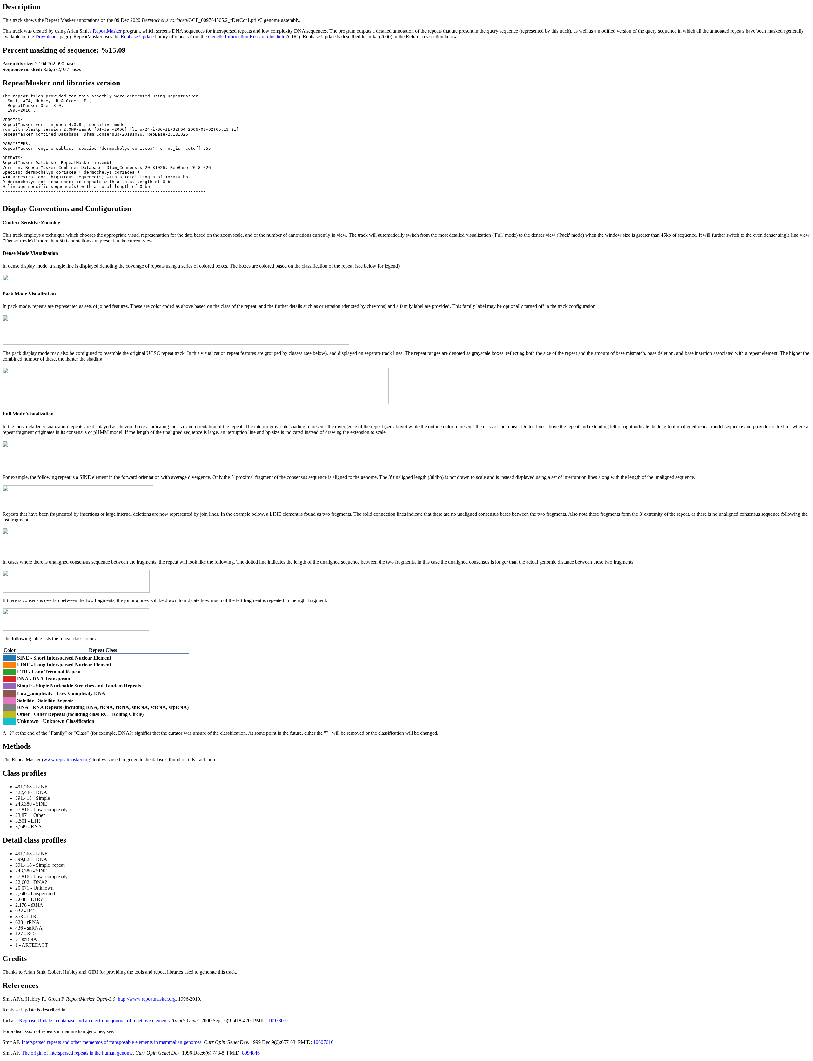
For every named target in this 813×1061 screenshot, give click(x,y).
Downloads (46, 36)
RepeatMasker (107, 31)
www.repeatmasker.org (67, 759)
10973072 (278, 1020)
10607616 (323, 1042)
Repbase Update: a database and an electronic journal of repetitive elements (94, 1020)
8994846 (251, 1053)
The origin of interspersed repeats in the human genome (77, 1053)
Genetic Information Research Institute (246, 36)
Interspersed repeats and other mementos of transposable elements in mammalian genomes (111, 1042)
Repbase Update (137, 36)
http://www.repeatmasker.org (147, 999)
